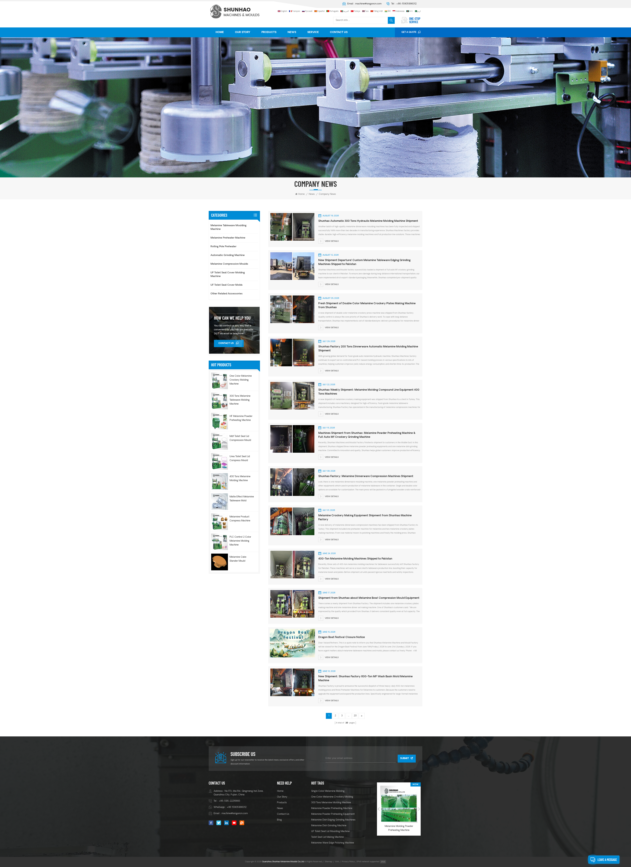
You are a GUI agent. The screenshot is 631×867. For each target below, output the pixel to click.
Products (268, 32)
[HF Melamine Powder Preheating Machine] (219, 421)
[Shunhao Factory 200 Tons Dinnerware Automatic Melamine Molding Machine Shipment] (292, 352)
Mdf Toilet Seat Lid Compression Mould (240, 438)
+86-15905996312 (406, 4)
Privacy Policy (348, 862)
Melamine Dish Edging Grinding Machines (333, 820)
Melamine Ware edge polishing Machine (332, 843)
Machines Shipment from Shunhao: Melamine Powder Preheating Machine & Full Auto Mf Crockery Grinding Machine (366, 435)
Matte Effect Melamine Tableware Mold (242, 499)
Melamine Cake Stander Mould (238, 559)
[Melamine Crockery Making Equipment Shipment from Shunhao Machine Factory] (292, 521)
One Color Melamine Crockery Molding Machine (241, 380)
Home (220, 32)
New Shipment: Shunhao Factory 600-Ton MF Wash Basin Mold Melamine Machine (365, 678)
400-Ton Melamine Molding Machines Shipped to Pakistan (355, 559)
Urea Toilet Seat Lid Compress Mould (240, 458)
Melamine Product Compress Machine (240, 519)
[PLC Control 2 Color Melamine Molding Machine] (219, 542)
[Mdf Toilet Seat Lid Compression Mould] (219, 441)
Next (419, 809)
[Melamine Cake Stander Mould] (219, 562)
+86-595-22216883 (229, 801)
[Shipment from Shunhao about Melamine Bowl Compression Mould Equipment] (292, 603)
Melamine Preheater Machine (227, 238)
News (292, 32)
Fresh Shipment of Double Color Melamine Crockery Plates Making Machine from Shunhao (367, 305)
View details (332, 241)
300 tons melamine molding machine (331, 802)
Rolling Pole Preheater (223, 246)
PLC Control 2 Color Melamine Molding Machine (240, 541)
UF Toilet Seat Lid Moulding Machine (330, 831)
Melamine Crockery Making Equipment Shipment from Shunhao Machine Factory (365, 517)
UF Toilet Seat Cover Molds (226, 285)
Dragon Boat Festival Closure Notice (341, 637)
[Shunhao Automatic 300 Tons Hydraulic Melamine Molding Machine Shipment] (292, 226)
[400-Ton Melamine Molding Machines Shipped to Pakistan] (292, 564)
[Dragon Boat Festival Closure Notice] (292, 643)
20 (355, 716)
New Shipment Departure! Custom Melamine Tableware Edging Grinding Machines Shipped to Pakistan (364, 262)
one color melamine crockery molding (332, 797)
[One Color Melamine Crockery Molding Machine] (219, 381)
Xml (337, 862)
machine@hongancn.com (368, 4)
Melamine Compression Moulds (229, 264)
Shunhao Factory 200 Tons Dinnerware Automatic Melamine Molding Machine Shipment (368, 348)
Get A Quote (408, 32)
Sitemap (328, 862)
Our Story (242, 32)
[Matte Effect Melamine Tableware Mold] (219, 501)
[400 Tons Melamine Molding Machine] (219, 481)
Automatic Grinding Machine (227, 255)
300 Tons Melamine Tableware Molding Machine (240, 400)
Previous (378, 809)
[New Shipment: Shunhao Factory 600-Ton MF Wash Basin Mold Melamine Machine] (292, 682)
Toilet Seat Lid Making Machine (327, 837)
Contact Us (339, 32)
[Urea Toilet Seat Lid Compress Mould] (219, 461)
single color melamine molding (328, 791)
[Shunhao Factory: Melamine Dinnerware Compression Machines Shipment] (292, 482)
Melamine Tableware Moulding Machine (228, 227)
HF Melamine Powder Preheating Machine (241, 418)
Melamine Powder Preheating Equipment (333, 814)
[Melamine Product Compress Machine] (219, 521)
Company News (327, 194)
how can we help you (232, 318)
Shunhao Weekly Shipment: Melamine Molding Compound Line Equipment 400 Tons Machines (368, 392)
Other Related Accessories (226, 294)
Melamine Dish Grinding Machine (328, 825)
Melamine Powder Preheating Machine (331, 808)
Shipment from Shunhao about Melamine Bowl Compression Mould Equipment (368, 598)
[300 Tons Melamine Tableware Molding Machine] (219, 401)
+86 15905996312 (236, 807)
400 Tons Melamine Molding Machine (240, 478)
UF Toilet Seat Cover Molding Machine (227, 275)
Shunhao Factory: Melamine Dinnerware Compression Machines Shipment (365, 476)
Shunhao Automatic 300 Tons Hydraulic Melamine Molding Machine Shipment (368, 221)
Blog (279, 820)
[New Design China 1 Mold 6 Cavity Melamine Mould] (401, 804)
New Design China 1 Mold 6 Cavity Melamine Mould (401, 828)
